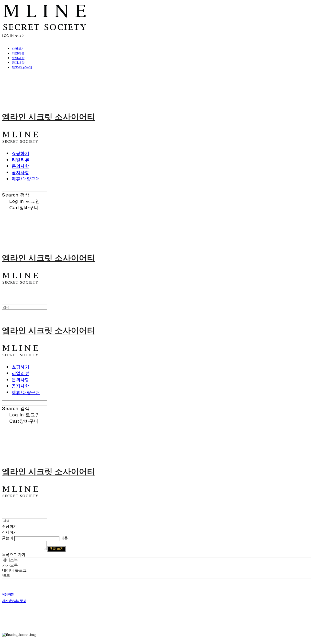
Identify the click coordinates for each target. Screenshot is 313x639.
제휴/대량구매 (22, 67)
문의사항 (18, 58)
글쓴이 (7, 538)
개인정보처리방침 (14, 600)
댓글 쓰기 (56, 548)
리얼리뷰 (18, 53)
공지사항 (18, 62)
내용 (64, 538)
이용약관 (8, 594)
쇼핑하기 (18, 48)
